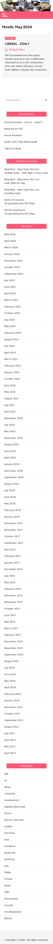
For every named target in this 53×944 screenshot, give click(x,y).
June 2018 (10, 497)
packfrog (9, 859)
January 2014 (11, 700)
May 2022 (9, 392)
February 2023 (12, 365)
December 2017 (13, 523)
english (8, 826)
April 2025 (10, 293)
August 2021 (11, 398)
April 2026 (10, 241)
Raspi (7, 885)
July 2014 (9, 667)
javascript (9, 852)
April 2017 (10, 549)
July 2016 (9, 576)
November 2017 (13, 530)
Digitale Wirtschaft (14, 806)
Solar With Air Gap (14, 183)
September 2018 (13, 477)
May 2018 (9, 503)
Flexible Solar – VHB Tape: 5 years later (26, 173)
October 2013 (12, 713)
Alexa (7, 787)
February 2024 (12, 333)
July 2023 (9, 346)
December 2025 (13, 260)
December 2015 (13, 595)
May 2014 (9, 681)
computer (9, 793)
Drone (7, 813)
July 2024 (9, 319)
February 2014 (12, 694)
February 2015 (12, 635)
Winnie (8, 918)
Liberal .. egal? (17, 44)
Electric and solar (14, 820)
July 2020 (9, 424)
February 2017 (12, 556)
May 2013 (9, 746)
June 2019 (10, 451)
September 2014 (13, 654)
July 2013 (9, 733)
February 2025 (12, 306)
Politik (7, 872)
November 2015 (13, 602)
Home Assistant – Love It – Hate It (23, 122)
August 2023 (11, 339)
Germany (10, 38)
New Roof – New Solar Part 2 (20, 169)
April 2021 (10, 411)
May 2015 (9, 621)
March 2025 (11, 300)
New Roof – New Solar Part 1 (20, 179)
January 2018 (11, 516)
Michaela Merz (17, 49)
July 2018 (9, 490)
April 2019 (10, 457)
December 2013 (13, 707)
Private (8, 879)
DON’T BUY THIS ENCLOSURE (20, 142)
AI (5, 780)
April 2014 (10, 687)
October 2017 (12, 536)
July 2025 (9, 280)
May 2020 (9, 431)
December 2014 (13, 641)
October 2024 (12, 313)
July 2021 (9, 405)
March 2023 (11, 359)
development (11, 800)
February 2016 (12, 589)
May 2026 (9, 234)
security (8, 905)
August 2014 (11, 661)
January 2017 (11, 562)
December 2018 (13, 471)
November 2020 (13, 418)
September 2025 (13, 274)
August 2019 (11, 444)
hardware (9, 846)
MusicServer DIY (13, 129)
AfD (6, 774)
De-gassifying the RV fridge (19, 203)
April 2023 (10, 352)
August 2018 (11, 484)
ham (6, 839)
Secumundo (11, 898)
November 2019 (13, 438)
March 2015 (11, 628)
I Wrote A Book (12, 148)
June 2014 (10, 674)
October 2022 (12, 379)
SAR (6, 892)
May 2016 (9, 582)
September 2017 (13, 543)
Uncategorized (12, 911)
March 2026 (11, 247)
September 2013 (13, 720)
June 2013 (10, 740)
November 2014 (13, 648)
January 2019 (11, 464)
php (6, 866)
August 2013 (11, 727)
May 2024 (9, 326)
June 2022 (10, 385)
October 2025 (12, 267)
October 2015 (12, 608)
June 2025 (10, 287)
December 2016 (13, 569)
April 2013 (10, 753)
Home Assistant (13, 135)
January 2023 (11, 372)
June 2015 (10, 615)
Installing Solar (12, 193)
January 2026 (11, 254)
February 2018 (12, 510)
